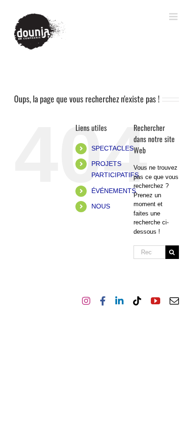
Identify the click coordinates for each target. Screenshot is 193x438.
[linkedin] (119, 301)
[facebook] (103, 301)
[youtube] (155, 301)
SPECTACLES (112, 148)
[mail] (174, 301)
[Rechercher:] (149, 251)
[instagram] (86, 301)
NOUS (100, 206)
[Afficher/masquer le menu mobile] (174, 17)
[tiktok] (137, 301)
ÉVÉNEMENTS (113, 190)
